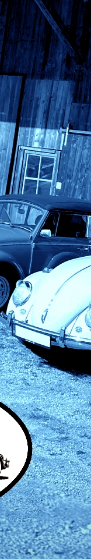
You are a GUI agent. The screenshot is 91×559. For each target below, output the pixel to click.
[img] (45, 279)
